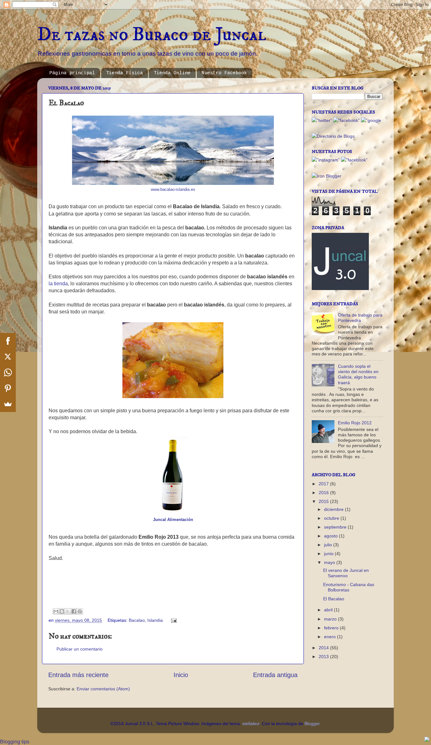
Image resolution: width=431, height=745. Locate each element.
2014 (324, 647)
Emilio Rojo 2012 (355, 422)
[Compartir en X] (68, 611)
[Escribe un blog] (62, 611)
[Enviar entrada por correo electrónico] (173, 620)
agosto (331, 535)
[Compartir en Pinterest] (80, 611)
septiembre (336, 527)
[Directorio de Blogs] (333, 136)
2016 (324, 492)
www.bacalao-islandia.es (173, 189)
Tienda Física (124, 73)
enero (330, 636)
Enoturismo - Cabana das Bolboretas (348, 587)
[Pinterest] (8, 388)
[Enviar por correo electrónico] (56, 611)
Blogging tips (14, 741)
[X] (8, 357)
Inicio (181, 674)
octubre (332, 518)
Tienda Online (172, 73)
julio (328, 544)
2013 (324, 656)
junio (329, 553)
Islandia (155, 620)
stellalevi (250, 723)
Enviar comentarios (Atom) (103, 688)
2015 (324, 501)
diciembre (334, 509)
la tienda (58, 283)
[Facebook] (8, 341)
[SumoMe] (8, 404)
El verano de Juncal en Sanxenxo (346, 573)
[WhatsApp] (8, 372)
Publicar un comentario (79, 648)
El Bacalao (333, 598)
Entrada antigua (275, 674)
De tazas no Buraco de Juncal (151, 34)
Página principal (72, 73)
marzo (331, 618)
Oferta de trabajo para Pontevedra (360, 317)
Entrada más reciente (78, 674)
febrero (332, 627)
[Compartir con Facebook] (74, 611)
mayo (330, 562)
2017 (324, 483)
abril (329, 609)
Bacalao (137, 620)
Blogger (312, 723)
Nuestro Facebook (224, 73)
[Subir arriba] (426, 740)
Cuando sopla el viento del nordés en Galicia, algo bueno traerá (358, 374)
